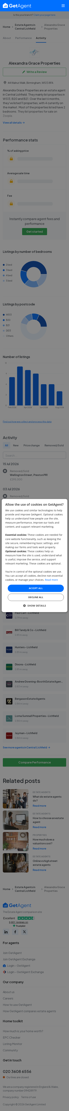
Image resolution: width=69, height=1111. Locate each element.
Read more (51, 580)
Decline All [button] (35, 597)
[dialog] (34, 555)
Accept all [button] (36, 588)
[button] (34, 606)
